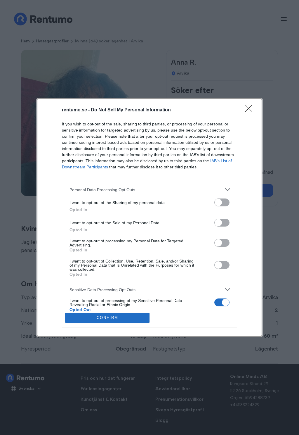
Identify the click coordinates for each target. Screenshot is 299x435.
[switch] (222, 202)
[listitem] (149, 190)
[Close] (250, 110)
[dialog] (149, 217)
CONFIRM (107, 317)
